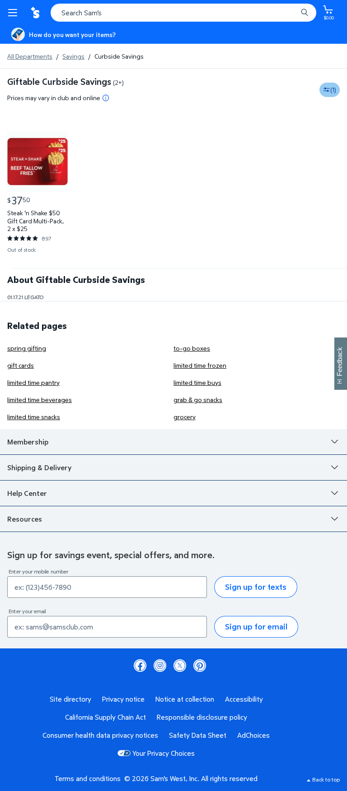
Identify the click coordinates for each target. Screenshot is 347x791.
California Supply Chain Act (105, 717)
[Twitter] (179, 666)
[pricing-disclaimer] (105, 98)
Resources (24, 519)
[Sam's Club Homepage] (36, 12)
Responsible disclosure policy (202, 717)
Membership (27, 442)
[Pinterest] (199, 666)
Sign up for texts (255, 586)
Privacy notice (123, 699)
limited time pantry (33, 382)
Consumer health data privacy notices (100, 735)
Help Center (27, 493)
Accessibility (244, 699)
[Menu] (14, 12)
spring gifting (26, 348)
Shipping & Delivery (39, 467)
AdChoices (253, 735)
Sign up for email (256, 626)
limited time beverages (39, 399)
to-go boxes (192, 348)
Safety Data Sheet (197, 735)
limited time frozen (200, 365)
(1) (333, 89)
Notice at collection (184, 699)
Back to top (326, 779)
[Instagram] (160, 666)
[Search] (304, 12)
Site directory (70, 699)
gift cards (20, 365)
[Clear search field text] (293, 13)
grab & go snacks (198, 399)
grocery (185, 416)
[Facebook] (140, 666)
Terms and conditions (88, 778)
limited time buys (197, 382)
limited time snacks (33, 416)
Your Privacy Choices (163, 753)
